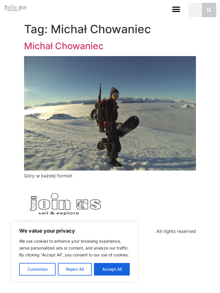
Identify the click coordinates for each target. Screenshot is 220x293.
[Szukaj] (209, 10)
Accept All (112, 269)
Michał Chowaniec (63, 46)
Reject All (75, 269)
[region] (74, 251)
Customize (38, 269)
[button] (176, 9)
